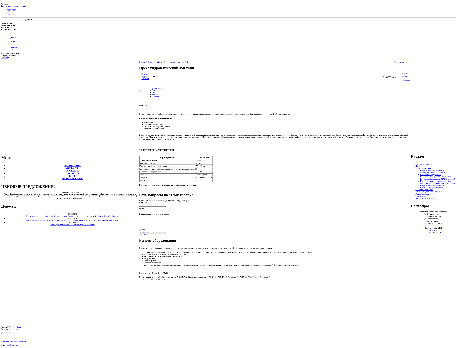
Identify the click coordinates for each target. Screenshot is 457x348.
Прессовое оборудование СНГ (176, 62)
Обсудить (398, 62)
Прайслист (13, 42)
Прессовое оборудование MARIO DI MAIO (438, 179)
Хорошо (155, 94)
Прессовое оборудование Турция (433, 187)
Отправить (143, 234)
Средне (155, 92)
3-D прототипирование (424, 164)
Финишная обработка (424, 190)
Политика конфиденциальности (14, 341)
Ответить (433, 230)
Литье (417, 166)
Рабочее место (421, 196)
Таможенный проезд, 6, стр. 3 (13, 6)
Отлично (155, 97)
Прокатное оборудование (430, 175)
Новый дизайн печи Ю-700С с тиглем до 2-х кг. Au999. (72, 225)
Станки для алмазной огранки (432, 173)
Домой (13, 38)
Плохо (154, 90)
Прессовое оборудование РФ (432, 170)
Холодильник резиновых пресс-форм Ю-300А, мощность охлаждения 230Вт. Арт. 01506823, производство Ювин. (72, 220)
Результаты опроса (433, 232)
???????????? (11, 10)
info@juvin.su (12, 345)
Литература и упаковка (424, 198)
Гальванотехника (422, 194)
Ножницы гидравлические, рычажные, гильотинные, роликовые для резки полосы (438, 182)
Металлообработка (154, 62)
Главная (142, 62)
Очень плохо (157, 88)
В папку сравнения (406, 79)
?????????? (10, 12)
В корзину (5, 58)
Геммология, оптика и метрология (429, 192)
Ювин (18, 327)
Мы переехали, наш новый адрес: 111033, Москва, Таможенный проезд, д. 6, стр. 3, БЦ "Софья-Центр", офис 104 (72, 216)
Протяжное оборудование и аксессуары (436, 177)
